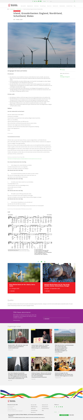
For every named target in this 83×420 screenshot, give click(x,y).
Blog (74, 5)
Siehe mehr (13, 291)
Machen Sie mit (55, 5)
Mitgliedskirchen (30, 5)
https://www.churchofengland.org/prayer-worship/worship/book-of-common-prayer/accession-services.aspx (25, 158)
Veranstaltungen (43, 5)
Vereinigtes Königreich (65, 76)
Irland (61, 75)
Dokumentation (62, 5)
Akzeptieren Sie (64, 415)
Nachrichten (36, 5)
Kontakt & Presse (69, 5)
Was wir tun (49, 5)
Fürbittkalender (19, 9)
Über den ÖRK (23, 5)
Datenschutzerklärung (16, 320)
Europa (63, 69)
